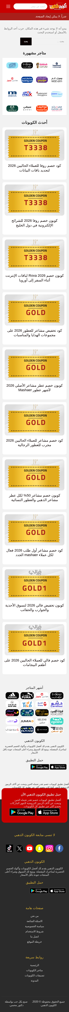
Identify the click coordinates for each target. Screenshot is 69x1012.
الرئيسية (34, 965)
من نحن (34, 916)
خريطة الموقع (34, 941)
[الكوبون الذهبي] (58, 6)
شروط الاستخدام (34, 931)
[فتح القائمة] (8, 6)
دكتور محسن (16, 1005)
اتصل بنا (34, 936)
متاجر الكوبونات (34, 970)
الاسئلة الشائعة (34, 921)
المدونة (34, 980)
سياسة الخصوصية (34, 926)
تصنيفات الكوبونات (34, 975)
